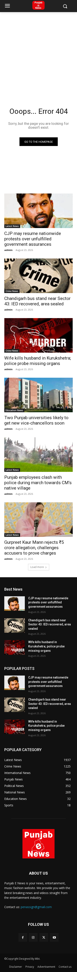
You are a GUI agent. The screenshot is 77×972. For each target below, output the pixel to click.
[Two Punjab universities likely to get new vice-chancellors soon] (38, 395)
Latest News (12, 226)
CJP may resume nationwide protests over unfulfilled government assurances (32, 239)
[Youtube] (54, 937)
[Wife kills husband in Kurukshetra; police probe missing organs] (38, 335)
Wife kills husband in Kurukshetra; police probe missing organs (37, 360)
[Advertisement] (38, 53)
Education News (14, 410)
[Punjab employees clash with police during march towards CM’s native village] (38, 454)
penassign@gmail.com (36, 907)
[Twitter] (44, 937)
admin (8, 250)
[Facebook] (23, 937)
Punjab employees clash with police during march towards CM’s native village (38, 483)
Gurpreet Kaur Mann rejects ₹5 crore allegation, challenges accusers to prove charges (34, 548)
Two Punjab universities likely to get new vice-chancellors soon (36, 420)
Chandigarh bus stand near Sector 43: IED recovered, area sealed (37, 301)
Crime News (12, 291)
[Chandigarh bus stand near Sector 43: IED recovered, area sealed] (38, 275)
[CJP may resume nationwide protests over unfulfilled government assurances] (38, 210)
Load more (37, 567)
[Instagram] (33, 937)
